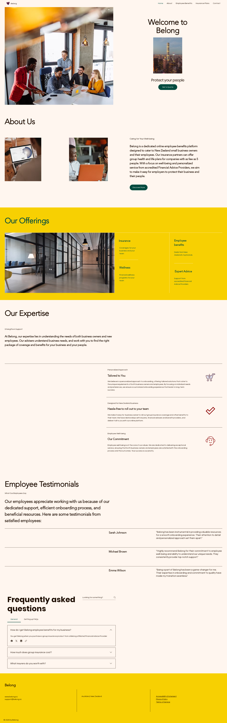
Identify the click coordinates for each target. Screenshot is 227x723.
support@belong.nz (13, 699)
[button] (11, 640)
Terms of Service (163, 702)
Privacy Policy (162, 699)
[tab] (14, 619)
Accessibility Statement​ (166, 696)
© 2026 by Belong (11, 720)
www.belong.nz (11, 697)
